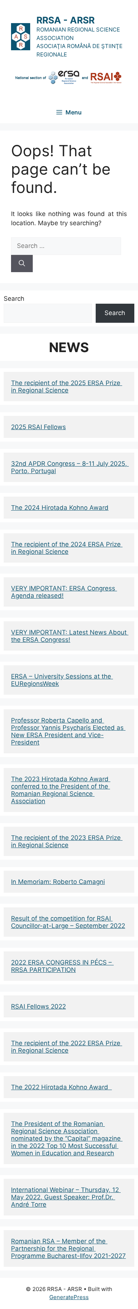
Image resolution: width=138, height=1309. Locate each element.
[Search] (22, 264)
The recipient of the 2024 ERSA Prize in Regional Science (67, 548)
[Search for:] (66, 245)
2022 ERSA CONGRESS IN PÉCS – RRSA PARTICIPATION (62, 966)
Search (14, 298)
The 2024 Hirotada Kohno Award (60, 507)
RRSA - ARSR (65, 20)
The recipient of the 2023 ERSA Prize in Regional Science (67, 841)
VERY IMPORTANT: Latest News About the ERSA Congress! (69, 636)
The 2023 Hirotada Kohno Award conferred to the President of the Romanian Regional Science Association (60, 790)
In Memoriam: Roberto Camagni (58, 881)
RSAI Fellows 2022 (38, 1006)
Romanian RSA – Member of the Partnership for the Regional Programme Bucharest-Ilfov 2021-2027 (68, 1248)
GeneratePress (69, 1297)
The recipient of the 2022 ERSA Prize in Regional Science (66, 1046)
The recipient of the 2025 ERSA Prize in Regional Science (66, 386)
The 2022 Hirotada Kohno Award (61, 1087)
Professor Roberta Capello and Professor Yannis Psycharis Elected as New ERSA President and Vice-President (68, 731)
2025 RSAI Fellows (38, 427)
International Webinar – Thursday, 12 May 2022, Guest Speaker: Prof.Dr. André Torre (66, 1197)
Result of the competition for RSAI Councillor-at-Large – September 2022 (68, 922)
